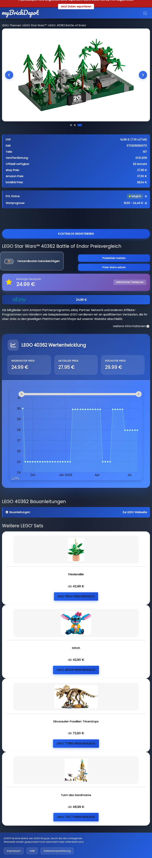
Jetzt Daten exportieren (76, 6)
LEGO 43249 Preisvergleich (76, 670)
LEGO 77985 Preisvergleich (76, 743)
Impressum (14, 851)
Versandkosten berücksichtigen (38, 261)
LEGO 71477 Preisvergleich (76, 817)
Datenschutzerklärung (57, 851)
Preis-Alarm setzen (114, 267)
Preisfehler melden (114, 258)
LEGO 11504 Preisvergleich (76, 596)
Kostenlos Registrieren (76, 234)
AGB (32, 851)
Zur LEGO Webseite (135, 512)
